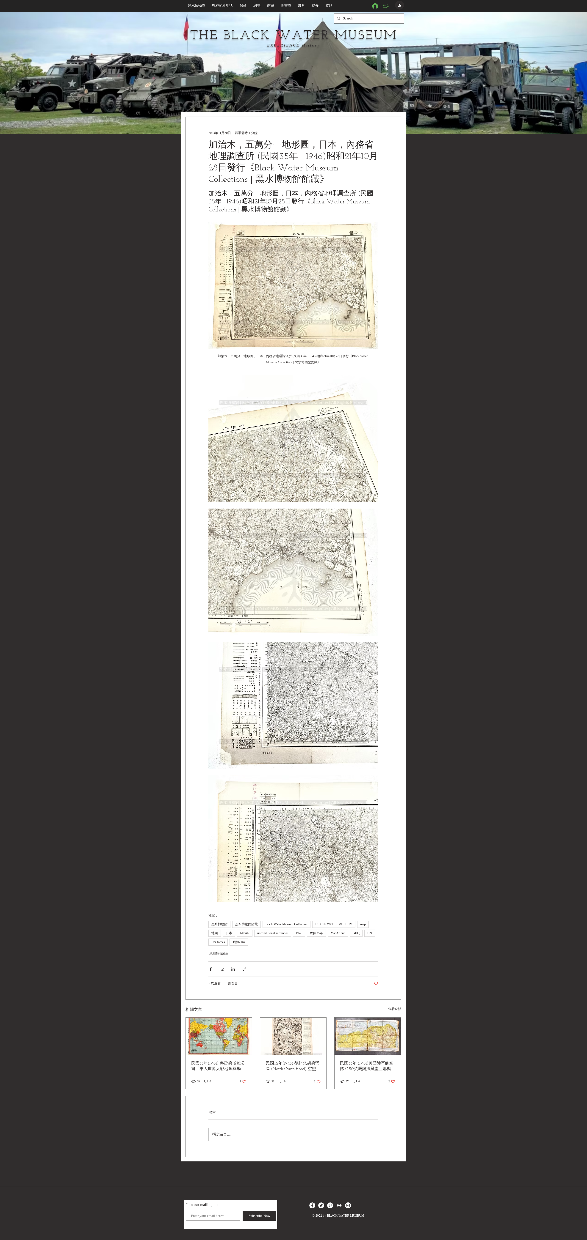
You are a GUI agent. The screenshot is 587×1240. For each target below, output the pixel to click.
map (363, 924)
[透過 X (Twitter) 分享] (222, 969)
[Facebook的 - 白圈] (312, 1205)
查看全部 (394, 1009)
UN (369, 933)
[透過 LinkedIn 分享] (233, 969)
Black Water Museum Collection (286, 924)
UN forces (218, 942)
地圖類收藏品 (219, 953)
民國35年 (316, 933)
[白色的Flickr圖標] (339, 1205)
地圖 (214, 933)
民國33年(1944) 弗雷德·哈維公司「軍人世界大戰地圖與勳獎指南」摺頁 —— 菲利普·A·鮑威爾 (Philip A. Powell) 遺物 (218, 1066)
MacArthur (338, 933)
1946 (299, 933)
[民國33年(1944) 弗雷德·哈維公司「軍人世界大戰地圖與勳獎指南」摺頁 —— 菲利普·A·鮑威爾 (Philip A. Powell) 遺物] (219, 1036)
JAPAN (244, 933)
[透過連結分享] (244, 969)
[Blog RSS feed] (399, 5)
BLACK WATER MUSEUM (333, 924)
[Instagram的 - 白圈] (348, 1205)
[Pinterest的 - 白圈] (330, 1205)
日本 (229, 933)
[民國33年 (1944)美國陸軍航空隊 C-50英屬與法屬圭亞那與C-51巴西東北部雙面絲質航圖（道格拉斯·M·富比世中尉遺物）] (368, 1036)
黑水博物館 (219, 924)
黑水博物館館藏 (246, 924)
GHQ (356, 933)
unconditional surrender (272, 933)
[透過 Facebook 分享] (210, 969)
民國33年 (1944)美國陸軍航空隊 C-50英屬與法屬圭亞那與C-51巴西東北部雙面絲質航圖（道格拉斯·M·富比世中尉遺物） (367, 1066)
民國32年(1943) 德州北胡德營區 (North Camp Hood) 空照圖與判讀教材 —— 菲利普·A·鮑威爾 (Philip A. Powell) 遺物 (293, 1066)
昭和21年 (239, 942)
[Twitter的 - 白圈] (321, 1205)
